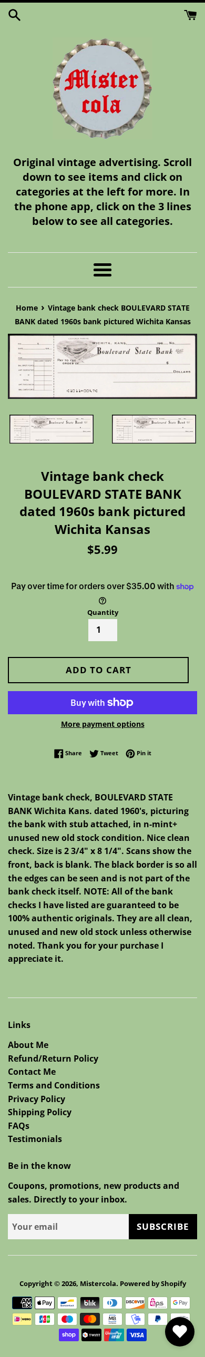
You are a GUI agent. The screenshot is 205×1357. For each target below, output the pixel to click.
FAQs (18, 1126)
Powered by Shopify (153, 1283)
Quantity (102, 612)
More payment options (103, 724)
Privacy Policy (36, 1099)
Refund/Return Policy (53, 1058)
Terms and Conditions (54, 1085)
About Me (28, 1045)
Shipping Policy (39, 1112)
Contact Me (32, 1071)
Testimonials (35, 1139)
